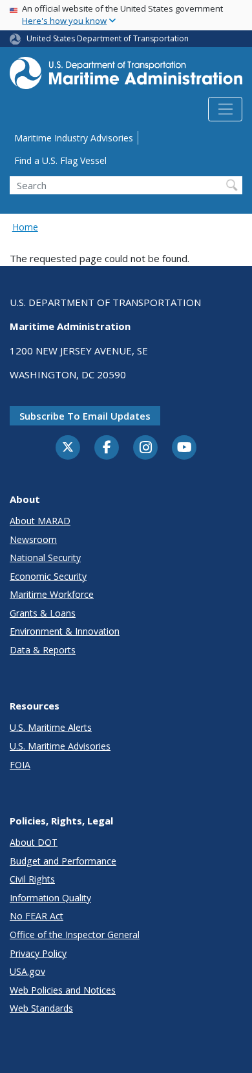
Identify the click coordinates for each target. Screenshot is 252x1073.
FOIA (20, 765)
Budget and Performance (63, 861)
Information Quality (50, 898)
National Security (45, 557)
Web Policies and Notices (63, 990)
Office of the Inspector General (75, 934)
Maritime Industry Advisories (73, 138)
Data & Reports (43, 650)
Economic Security (48, 576)
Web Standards (41, 1008)
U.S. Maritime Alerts (51, 727)
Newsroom (33, 539)
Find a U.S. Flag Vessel (60, 160)
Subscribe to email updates (85, 415)
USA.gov (27, 971)
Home (25, 227)
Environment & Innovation (65, 631)
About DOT (34, 842)
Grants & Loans (43, 613)
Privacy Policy (38, 953)
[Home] (126, 77)
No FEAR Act (36, 916)
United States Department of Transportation (107, 38)
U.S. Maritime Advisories (60, 746)
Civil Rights (32, 879)
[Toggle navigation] (225, 109)
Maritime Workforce (52, 594)
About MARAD (40, 521)
